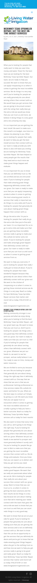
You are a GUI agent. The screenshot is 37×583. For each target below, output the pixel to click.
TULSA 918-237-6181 (12, 3)
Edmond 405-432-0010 (13, 5)
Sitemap (25, 580)
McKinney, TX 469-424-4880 (15, 6)
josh (6, 36)
